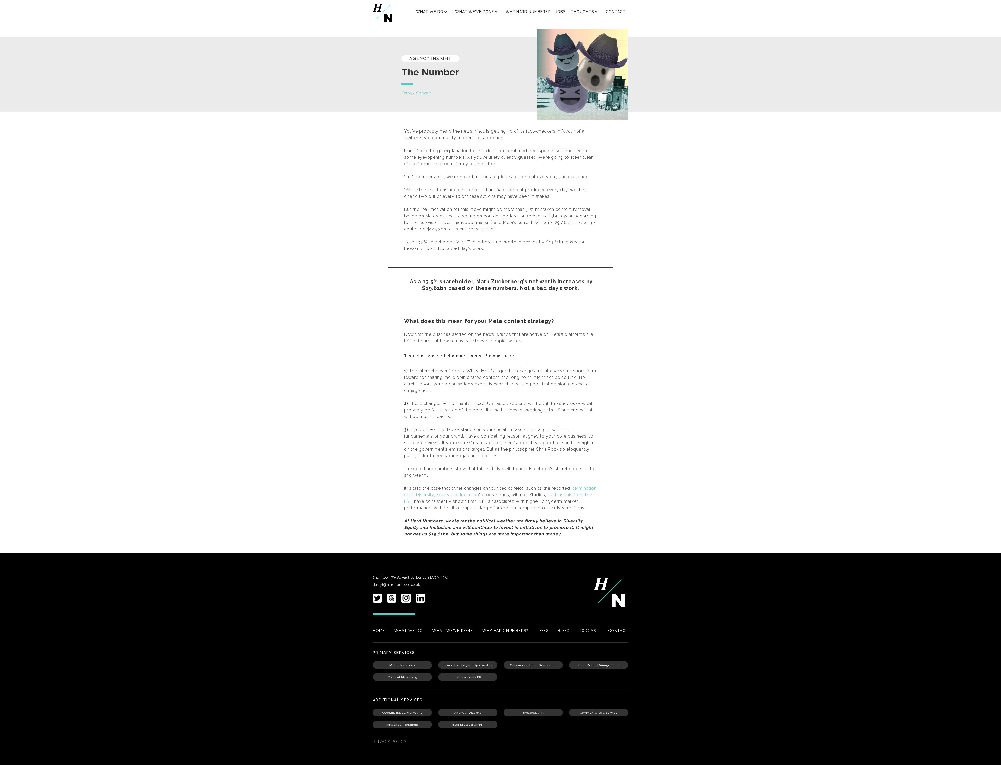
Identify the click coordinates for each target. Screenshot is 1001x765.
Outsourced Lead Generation (533, 665)
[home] (382, 13)
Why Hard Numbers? (528, 12)
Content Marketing (402, 677)
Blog (564, 631)
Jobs (560, 12)
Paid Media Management (598, 665)
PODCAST (589, 631)
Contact (616, 12)
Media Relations (402, 665)
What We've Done (452, 631)
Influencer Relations (402, 724)
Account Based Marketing (402, 712)
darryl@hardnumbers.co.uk (396, 585)
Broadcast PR (533, 712)
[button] (433, 12)
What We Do (408, 631)
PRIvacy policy (390, 741)
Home (379, 631)
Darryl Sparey (416, 93)
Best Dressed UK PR (467, 724)
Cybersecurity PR (467, 677)
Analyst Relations (467, 712)
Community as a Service (599, 712)
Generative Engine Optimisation (467, 665)
